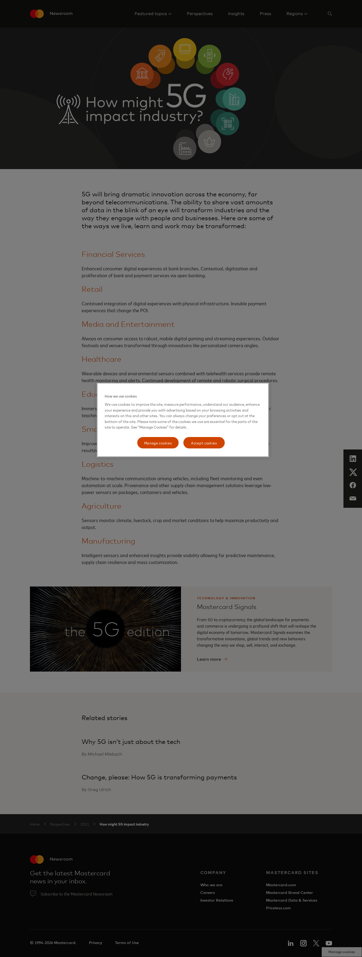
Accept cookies (204, 442)
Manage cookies (158, 442)
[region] (183, 420)
